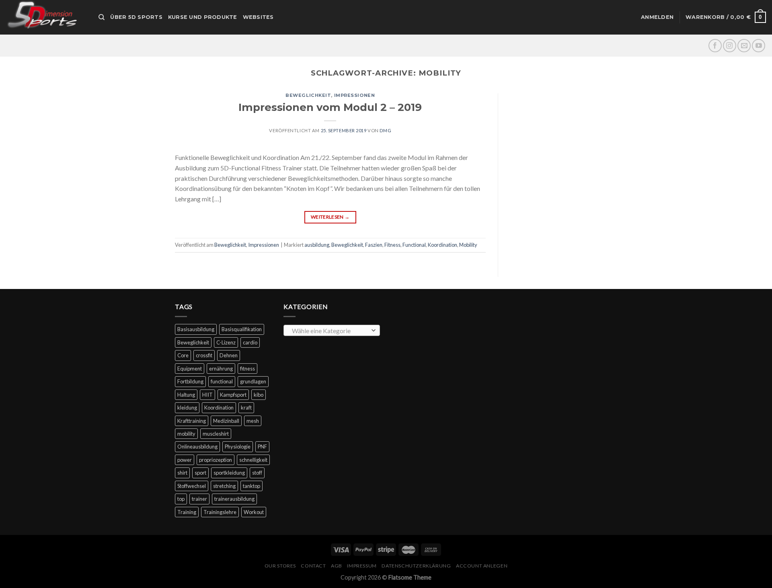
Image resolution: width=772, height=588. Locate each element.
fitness (247, 368)
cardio (250, 342)
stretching (224, 486)
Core (183, 355)
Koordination (442, 245)
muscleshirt (216, 433)
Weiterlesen (330, 217)
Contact (313, 566)
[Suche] (102, 17)
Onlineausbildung (197, 446)
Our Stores (280, 566)
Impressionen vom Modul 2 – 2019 (330, 107)
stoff (257, 472)
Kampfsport (233, 394)
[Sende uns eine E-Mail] (744, 45)
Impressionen (354, 95)
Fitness (392, 245)
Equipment (189, 368)
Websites (258, 17)
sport (200, 472)
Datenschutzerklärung (416, 566)
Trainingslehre (219, 512)
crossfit (204, 355)
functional (222, 381)
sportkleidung (229, 472)
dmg (385, 130)
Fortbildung (190, 381)
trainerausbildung (234, 499)
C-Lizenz (226, 342)
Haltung (186, 394)
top (181, 499)
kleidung (187, 407)
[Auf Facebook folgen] (715, 45)
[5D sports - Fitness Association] (46, 17)
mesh (252, 421)
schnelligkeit (253, 460)
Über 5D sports (136, 17)
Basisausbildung (195, 329)
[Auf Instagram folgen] (729, 45)
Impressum (362, 566)
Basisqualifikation (242, 329)
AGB (336, 566)
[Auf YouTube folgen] (758, 45)
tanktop (251, 486)
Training (186, 512)
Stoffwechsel (191, 486)
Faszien (373, 245)
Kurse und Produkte (202, 17)
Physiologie (237, 446)
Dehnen (229, 355)
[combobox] (331, 330)
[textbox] (330, 330)
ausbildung (316, 245)
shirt (182, 472)
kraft (246, 407)
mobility (186, 433)
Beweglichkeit (308, 95)
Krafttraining (191, 421)
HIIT (207, 394)
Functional (414, 245)
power (184, 460)
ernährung (221, 368)
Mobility (468, 245)
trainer (199, 499)
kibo (258, 394)
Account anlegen (481, 566)
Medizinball (226, 421)
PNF (262, 446)
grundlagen (253, 381)
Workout (254, 512)
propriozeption (215, 460)
